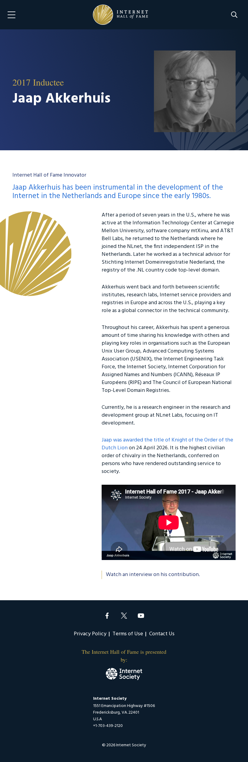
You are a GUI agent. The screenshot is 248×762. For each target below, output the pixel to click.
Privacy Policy (90, 634)
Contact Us (162, 634)
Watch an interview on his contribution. (153, 575)
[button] (234, 14)
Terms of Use (128, 634)
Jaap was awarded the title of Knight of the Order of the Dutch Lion (167, 444)
